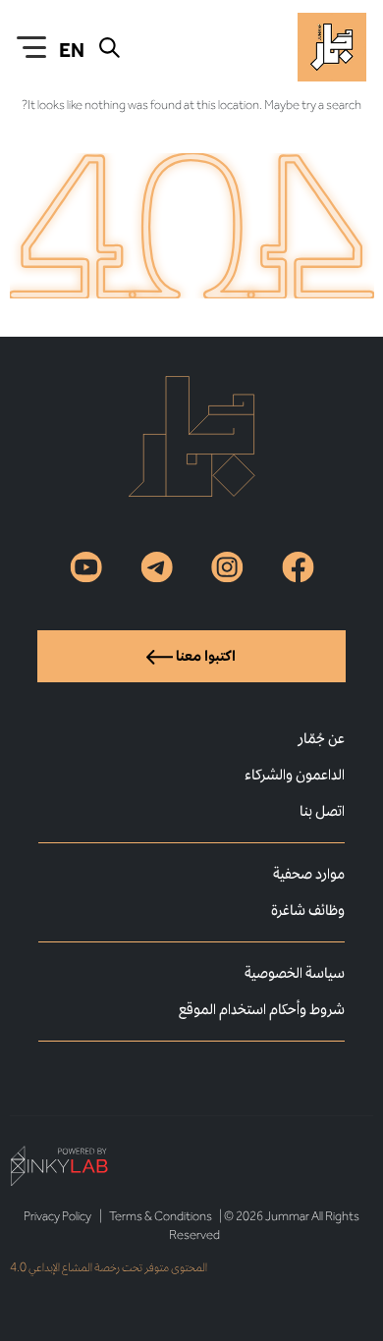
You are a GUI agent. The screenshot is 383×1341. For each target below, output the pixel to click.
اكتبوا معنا (204, 655)
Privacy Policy (57, 1215)
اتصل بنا (322, 810)
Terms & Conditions (160, 1215)
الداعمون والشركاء (295, 774)
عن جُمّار (321, 737)
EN (71, 50)
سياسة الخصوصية (295, 972)
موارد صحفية (309, 873)
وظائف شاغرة (308, 909)
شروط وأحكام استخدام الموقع (262, 1008)
